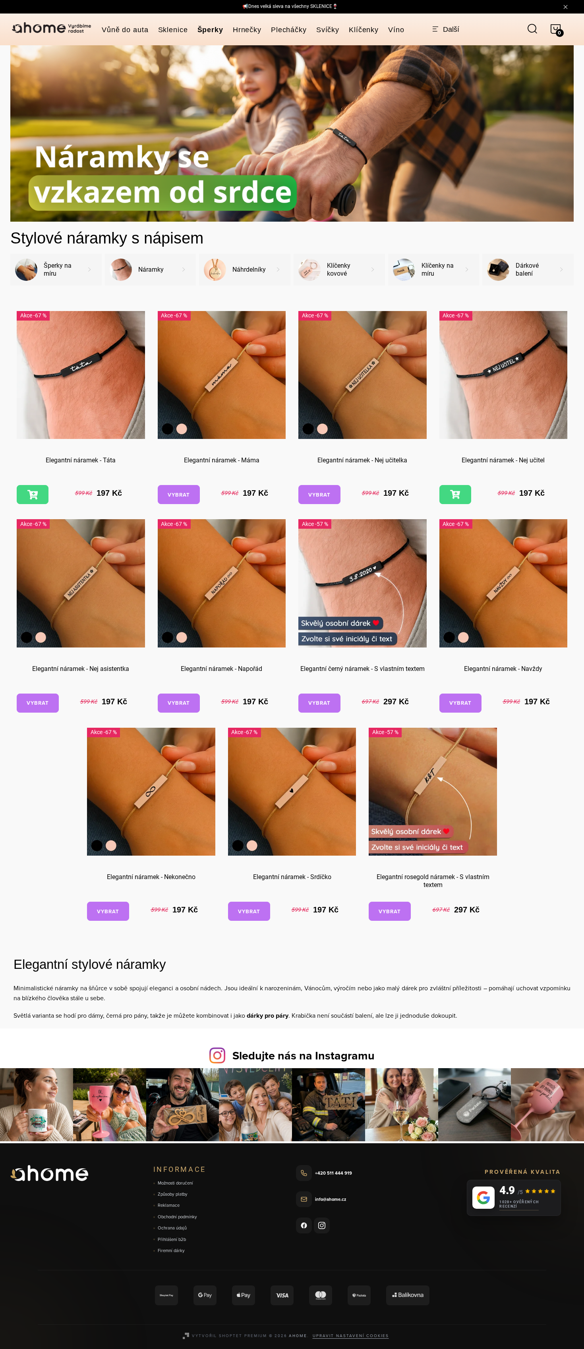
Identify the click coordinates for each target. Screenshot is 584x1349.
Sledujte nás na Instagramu (303, 1055)
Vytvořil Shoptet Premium (229, 1335)
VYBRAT (179, 495)
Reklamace (169, 1205)
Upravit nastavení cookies (351, 1335)
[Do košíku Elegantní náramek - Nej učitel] (455, 494)
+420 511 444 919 (333, 1173)
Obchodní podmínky (177, 1217)
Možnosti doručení (175, 1183)
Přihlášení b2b (172, 1240)
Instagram (322, 1225)
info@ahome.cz (330, 1199)
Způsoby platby (173, 1194)
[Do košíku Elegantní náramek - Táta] (32, 494)
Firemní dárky (171, 1251)
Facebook (304, 1225)
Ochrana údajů (172, 1228)
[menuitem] (125, 29)
